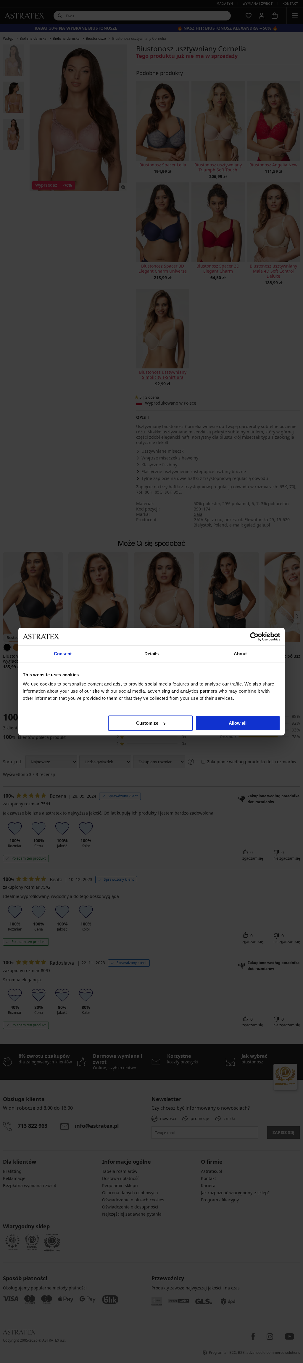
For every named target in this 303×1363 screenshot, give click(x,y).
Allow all (237, 723)
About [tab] (240, 653)
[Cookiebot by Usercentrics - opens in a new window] (254, 636)
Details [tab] (151, 653)
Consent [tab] (63, 653)
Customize (147, 723)
